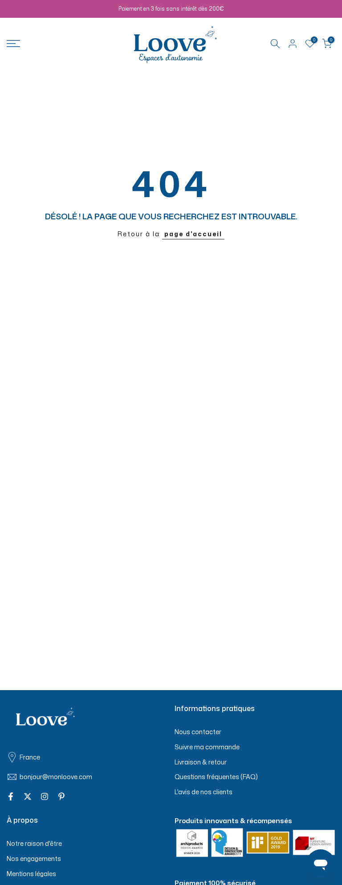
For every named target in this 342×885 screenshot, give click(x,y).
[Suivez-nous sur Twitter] (28, 796)
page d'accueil (193, 234)
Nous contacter (198, 731)
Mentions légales (31, 873)
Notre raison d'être (34, 843)
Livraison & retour (201, 762)
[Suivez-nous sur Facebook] (11, 796)
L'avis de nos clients (203, 792)
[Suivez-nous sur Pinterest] (61, 796)
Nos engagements (34, 858)
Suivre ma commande (207, 747)
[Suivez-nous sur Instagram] (45, 796)
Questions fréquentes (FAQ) (216, 776)
